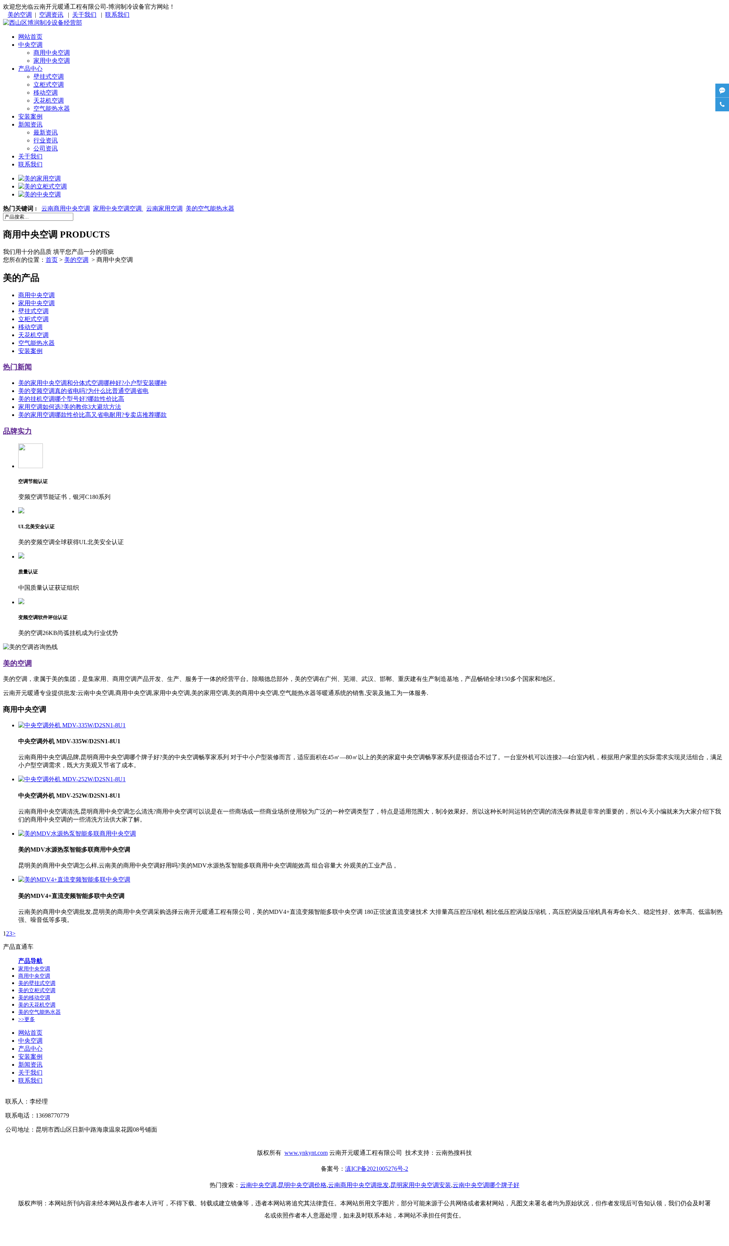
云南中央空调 (258, 1185)
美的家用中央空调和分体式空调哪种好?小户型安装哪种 (92, 383)
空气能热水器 (51, 108)
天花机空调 (48, 100)
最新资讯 (45, 132)
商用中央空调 (51, 52)
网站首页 (30, 36)
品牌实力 (17, 431)
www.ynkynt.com (306, 1152)
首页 (52, 259)
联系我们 (117, 14)
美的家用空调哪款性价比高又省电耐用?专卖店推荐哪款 (92, 415)
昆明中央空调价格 (302, 1185)
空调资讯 (51, 14)
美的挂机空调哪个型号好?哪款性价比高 (71, 399)
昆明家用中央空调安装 (420, 1185)
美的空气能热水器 (210, 208)
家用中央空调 (51, 60)
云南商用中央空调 (65, 208)
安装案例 (30, 116)
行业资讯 (45, 140)
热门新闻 (17, 367)
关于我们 (84, 14)
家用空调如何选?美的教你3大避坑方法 (69, 407)
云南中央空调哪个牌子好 (486, 1185)
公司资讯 (45, 148)
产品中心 (30, 68)
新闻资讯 (30, 124)
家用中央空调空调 (118, 208)
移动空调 (45, 92)
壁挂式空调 (48, 76)
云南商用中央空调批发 (358, 1185)
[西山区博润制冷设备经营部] (42, 22)
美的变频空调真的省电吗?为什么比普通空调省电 (83, 391)
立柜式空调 (48, 84)
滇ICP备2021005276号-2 (376, 1168)
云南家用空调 (164, 208)
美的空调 (20, 14)
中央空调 (30, 44)
